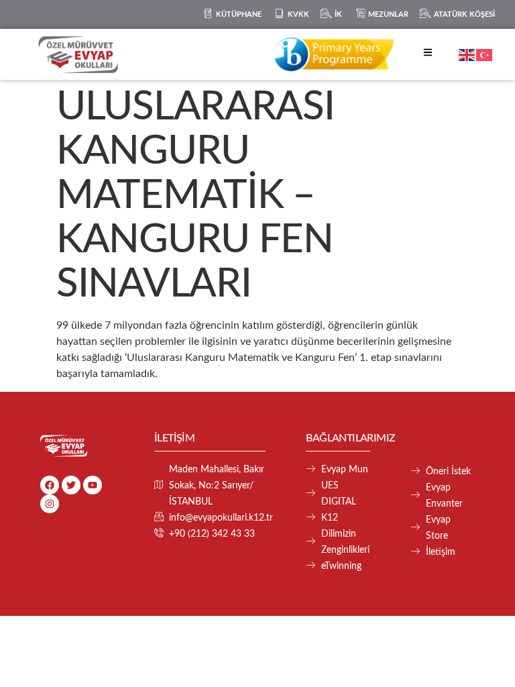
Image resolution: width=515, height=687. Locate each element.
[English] (467, 54)
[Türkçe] (485, 54)
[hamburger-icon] (427, 54)
